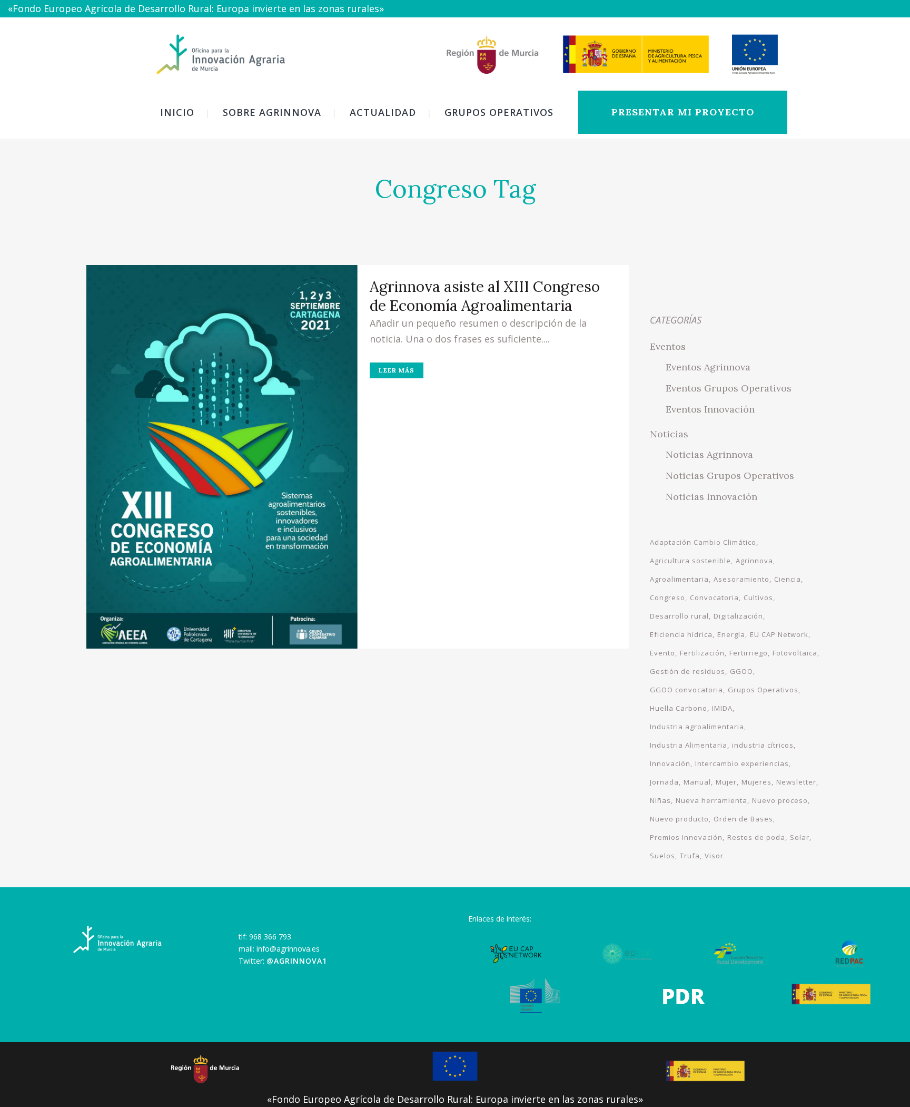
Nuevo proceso (780, 800)
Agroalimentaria (679, 579)
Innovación (670, 763)
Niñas (660, 800)
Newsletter (796, 782)
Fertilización (702, 653)
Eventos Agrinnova (708, 367)
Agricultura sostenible (690, 560)
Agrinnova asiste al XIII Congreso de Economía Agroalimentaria (485, 296)
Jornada (664, 782)
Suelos (662, 855)
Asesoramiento (741, 579)
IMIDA (722, 708)
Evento (662, 653)
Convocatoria (714, 597)
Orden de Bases (743, 819)
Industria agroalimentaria (697, 726)
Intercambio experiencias (742, 763)
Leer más (396, 370)
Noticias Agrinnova (709, 454)
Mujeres (756, 782)
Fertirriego (748, 653)
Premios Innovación (686, 837)
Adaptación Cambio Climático (703, 542)
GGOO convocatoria (686, 689)
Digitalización (738, 616)
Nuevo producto (679, 819)
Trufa (690, 855)
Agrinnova (754, 560)
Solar (799, 837)
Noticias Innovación (711, 497)
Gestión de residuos (687, 671)
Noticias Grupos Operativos (730, 475)
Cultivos (758, 597)
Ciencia (787, 579)
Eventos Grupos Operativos (729, 388)
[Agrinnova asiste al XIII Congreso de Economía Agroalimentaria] (222, 457)
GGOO (741, 671)
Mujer (726, 782)
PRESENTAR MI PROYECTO (682, 112)
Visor (714, 855)
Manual (697, 782)
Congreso (667, 597)
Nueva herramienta (711, 800)
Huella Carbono (678, 708)
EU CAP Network (779, 634)
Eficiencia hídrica (681, 634)
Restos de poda (756, 837)
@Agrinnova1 (296, 961)
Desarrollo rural (679, 616)
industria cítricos (763, 745)
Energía (731, 634)
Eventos (668, 346)
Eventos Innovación (710, 409)
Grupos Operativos (763, 689)
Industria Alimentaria (688, 745)
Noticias (669, 434)
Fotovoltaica (795, 653)
